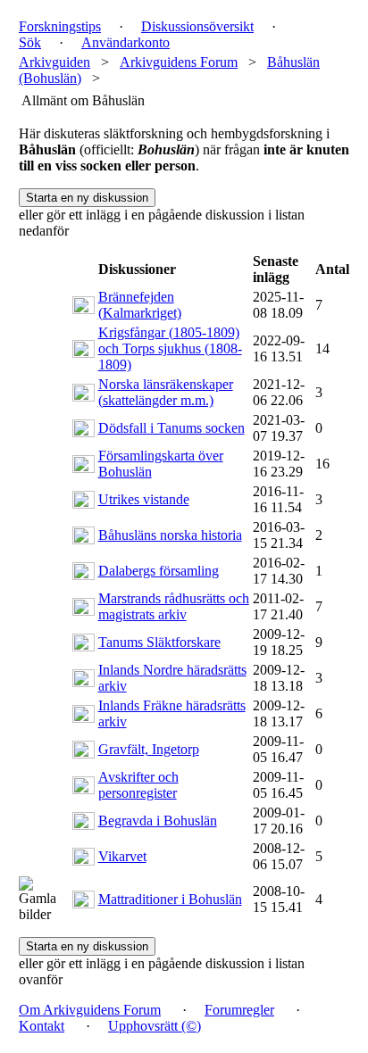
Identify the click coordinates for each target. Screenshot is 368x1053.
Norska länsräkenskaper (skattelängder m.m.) (165, 392)
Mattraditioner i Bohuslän (170, 899)
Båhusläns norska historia (170, 535)
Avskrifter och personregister (138, 784)
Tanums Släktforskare (159, 642)
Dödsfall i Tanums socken (171, 427)
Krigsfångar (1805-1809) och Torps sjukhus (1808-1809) (170, 348)
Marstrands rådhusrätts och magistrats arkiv (173, 606)
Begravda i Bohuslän (157, 820)
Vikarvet (122, 856)
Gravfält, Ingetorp (148, 749)
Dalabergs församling (158, 570)
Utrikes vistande (143, 499)
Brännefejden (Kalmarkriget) (139, 304)
